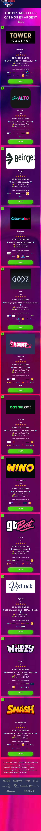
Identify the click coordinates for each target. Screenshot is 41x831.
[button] (20, 81)
